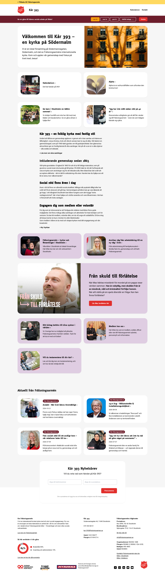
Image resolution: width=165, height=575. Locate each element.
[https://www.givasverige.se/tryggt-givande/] (44, 567)
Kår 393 (34, 10)
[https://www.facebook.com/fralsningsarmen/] (115, 567)
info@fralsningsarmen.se (125, 537)
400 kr (114, 19)
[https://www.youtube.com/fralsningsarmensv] (132, 567)
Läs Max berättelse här (100, 303)
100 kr (95, 19)
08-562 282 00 (122, 533)
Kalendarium (135, 10)
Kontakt (144, 10)
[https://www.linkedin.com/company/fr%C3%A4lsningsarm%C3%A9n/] (123, 567)
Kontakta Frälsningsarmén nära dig (128, 553)
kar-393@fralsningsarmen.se (93, 530)
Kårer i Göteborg (122, 558)
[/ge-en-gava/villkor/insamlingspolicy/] (25, 567)
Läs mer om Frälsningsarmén (27, 533)
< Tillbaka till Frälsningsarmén (29, 2)
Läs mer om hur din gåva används (29, 557)
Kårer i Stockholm (122, 556)
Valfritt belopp (126, 19)
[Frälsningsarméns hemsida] (144, 565)
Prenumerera (109, 491)
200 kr (105, 19)
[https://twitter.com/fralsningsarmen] (128, 567)
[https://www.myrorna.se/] (67, 567)
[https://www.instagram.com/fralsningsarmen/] (119, 567)
